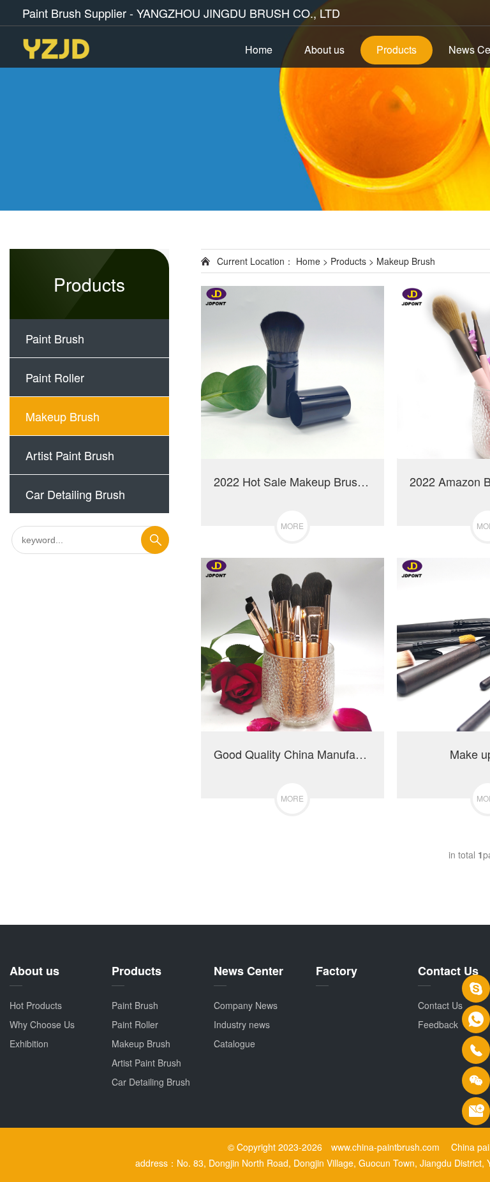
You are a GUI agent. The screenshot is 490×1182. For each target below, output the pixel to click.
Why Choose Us (42, 1024)
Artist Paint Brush (70, 455)
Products (396, 49)
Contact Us (440, 1005)
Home (258, 49)
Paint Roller (55, 377)
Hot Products (36, 1005)
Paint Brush (55, 338)
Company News (246, 1005)
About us (324, 49)
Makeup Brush (63, 416)
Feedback (438, 1024)
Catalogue (234, 1043)
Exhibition (29, 1043)
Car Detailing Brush (75, 494)
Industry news (242, 1024)
